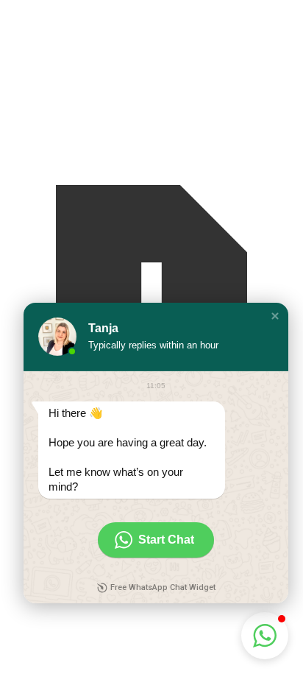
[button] (275, 316)
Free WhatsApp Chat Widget (162, 587)
